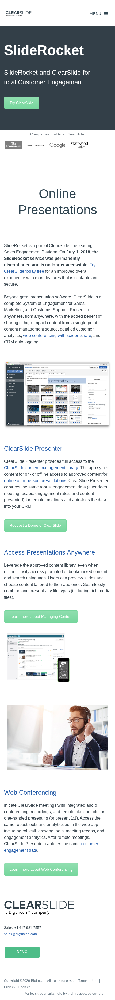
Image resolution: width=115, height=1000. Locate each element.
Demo (22, 952)
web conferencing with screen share (57, 335)
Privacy (9, 987)
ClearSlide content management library (41, 467)
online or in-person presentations (35, 480)
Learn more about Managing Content (41, 616)
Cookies (24, 987)
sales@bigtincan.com (20, 934)
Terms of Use (88, 981)
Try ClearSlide (21, 103)
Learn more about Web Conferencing (41, 869)
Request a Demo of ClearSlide (35, 525)
